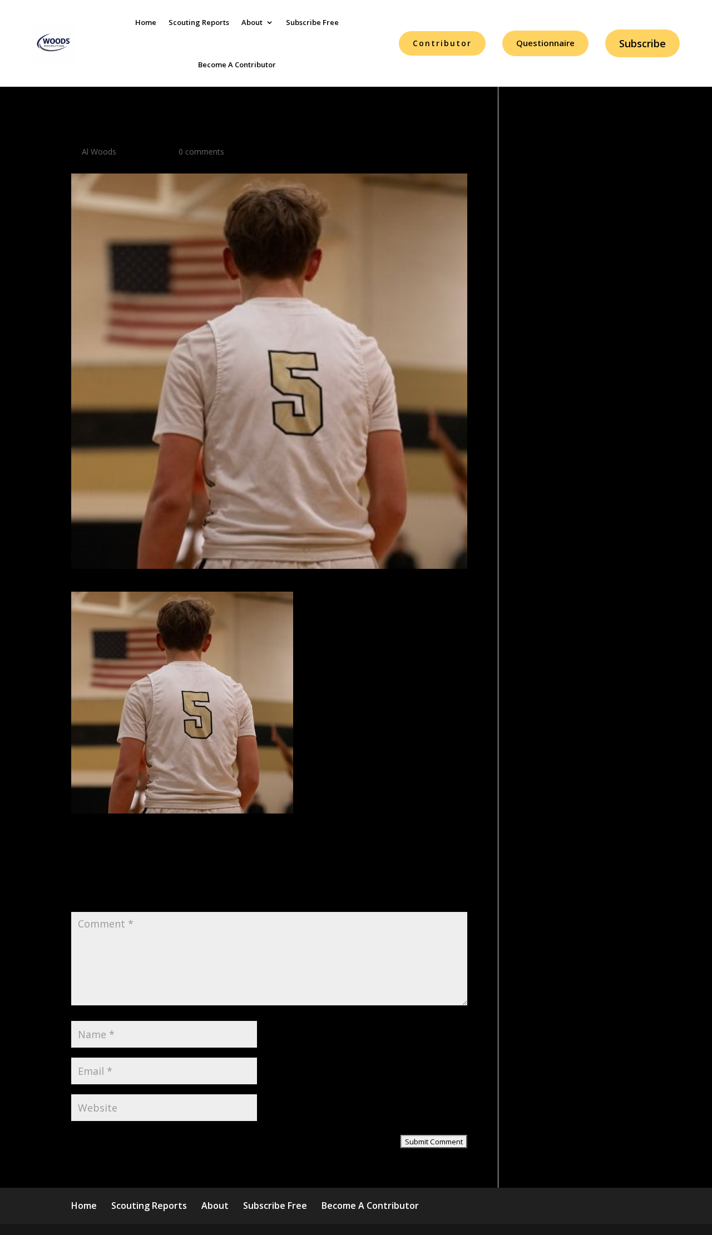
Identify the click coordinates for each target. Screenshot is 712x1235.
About (252, 22)
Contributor (442, 43)
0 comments (201, 151)
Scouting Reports (199, 22)
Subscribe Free (312, 22)
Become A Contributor (237, 64)
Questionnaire (545, 42)
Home (145, 22)
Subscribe (642, 43)
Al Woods (99, 151)
